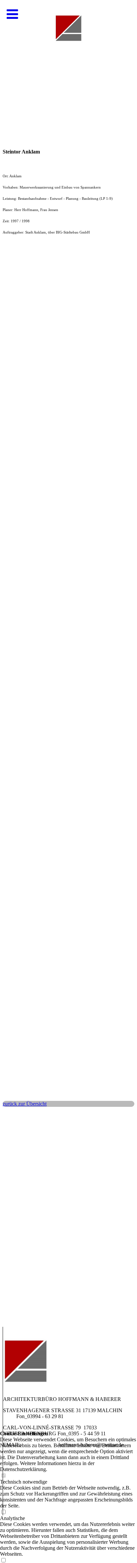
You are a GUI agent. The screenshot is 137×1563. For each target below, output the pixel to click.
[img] (68, 66)
